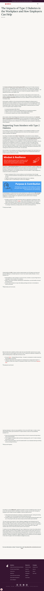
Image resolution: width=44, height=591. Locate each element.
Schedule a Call (35, 567)
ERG (10, 357)
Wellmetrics (12, 573)
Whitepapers (27, 573)
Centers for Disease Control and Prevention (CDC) (14, 87)
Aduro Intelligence (13, 579)
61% (11, 272)
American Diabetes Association (9, 97)
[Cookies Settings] (1, 589)
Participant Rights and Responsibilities (20, 586)
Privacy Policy (12, 586)
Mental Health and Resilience (14, 577)
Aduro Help (34, 573)
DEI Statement (27, 586)
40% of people (37, 193)
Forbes (19, 200)
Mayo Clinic (11, 94)
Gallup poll (13, 509)
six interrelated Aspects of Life (33, 138)
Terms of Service (8, 586)
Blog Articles (27, 571)
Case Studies (27, 577)
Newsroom (27, 569)
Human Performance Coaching (15, 575)
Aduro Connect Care (20, 135)
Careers (34, 571)
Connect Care (12, 571)
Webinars (26, 575)
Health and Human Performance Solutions (16, 567)
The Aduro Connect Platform (14, 569)
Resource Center (28, 567)
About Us (34, 569)
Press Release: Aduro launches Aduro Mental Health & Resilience (22, 1)
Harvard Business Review (14, 166)
